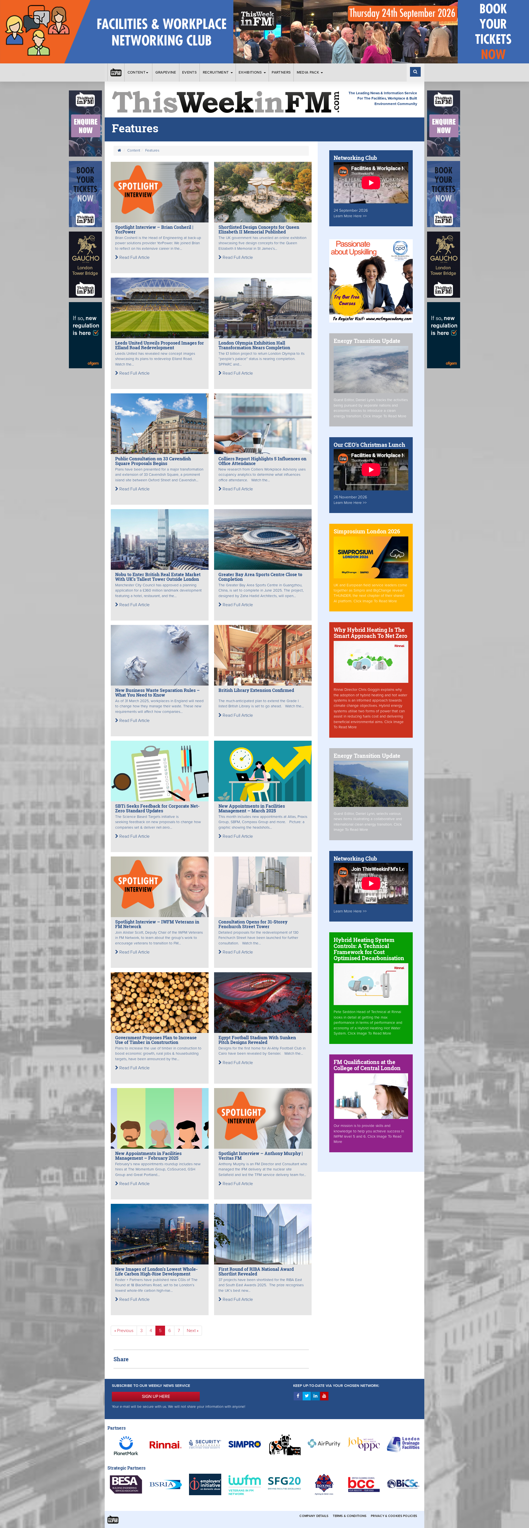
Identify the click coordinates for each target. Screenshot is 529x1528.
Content (136, 72)
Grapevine (165, 72)
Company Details (313, 1516)
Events (189, 72)
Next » (192, 1330)
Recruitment (216, 72)
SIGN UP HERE (156, 1396)
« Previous (123, 1330)
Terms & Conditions (349, 1516)
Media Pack (308, 72)
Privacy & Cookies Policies (394, 1516)
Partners (281, 72)
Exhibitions (251, 72)
